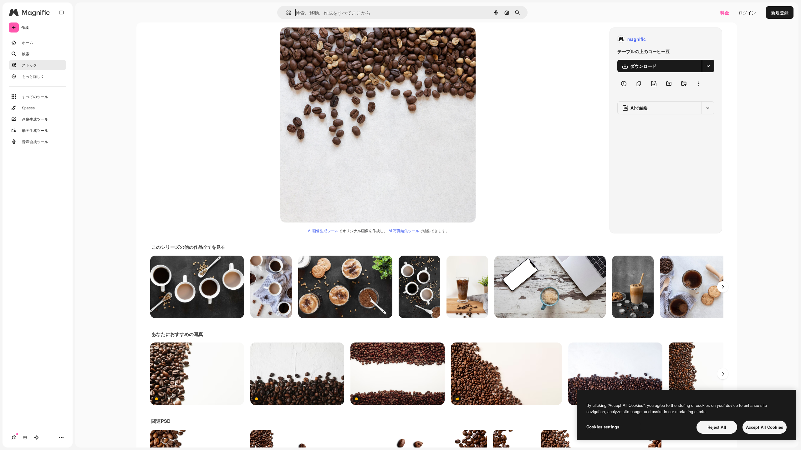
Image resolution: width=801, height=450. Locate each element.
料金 (724, 12)
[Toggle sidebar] (61, 13)
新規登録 (779, 12)
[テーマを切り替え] (36, 437)
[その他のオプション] (698, 83)
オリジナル (323, 39)
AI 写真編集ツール (404, 230)
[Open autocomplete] (286, 12)
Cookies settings (602, 427)
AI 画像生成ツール (323, 230)
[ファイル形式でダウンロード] (708, 66)
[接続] (14, 437)
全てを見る (214, 247)
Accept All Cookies (764, 427)
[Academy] (25, 437)
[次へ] (722, 287)
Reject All (716, 427)
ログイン (747, 12)
